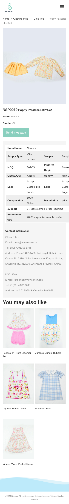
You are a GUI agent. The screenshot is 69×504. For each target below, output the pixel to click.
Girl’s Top (39, 18)
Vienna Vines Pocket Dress (18, 464)
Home (6, 18)
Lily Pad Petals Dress (14, 408)
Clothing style (21, 18)
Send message (16, 132)
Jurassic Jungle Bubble (48, 352)
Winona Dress (43, 408)
